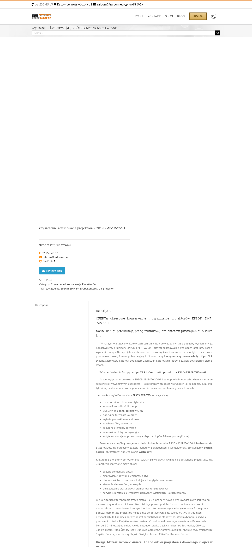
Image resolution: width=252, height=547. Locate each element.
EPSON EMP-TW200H (73, 288)
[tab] (42, 305)
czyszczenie (52, 288)
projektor (108, 288)
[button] (213, 16)
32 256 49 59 (43, 4)
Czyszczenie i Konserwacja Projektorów (73, 284)
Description (42, 305)
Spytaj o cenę (54, 270)
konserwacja (94, 288)
